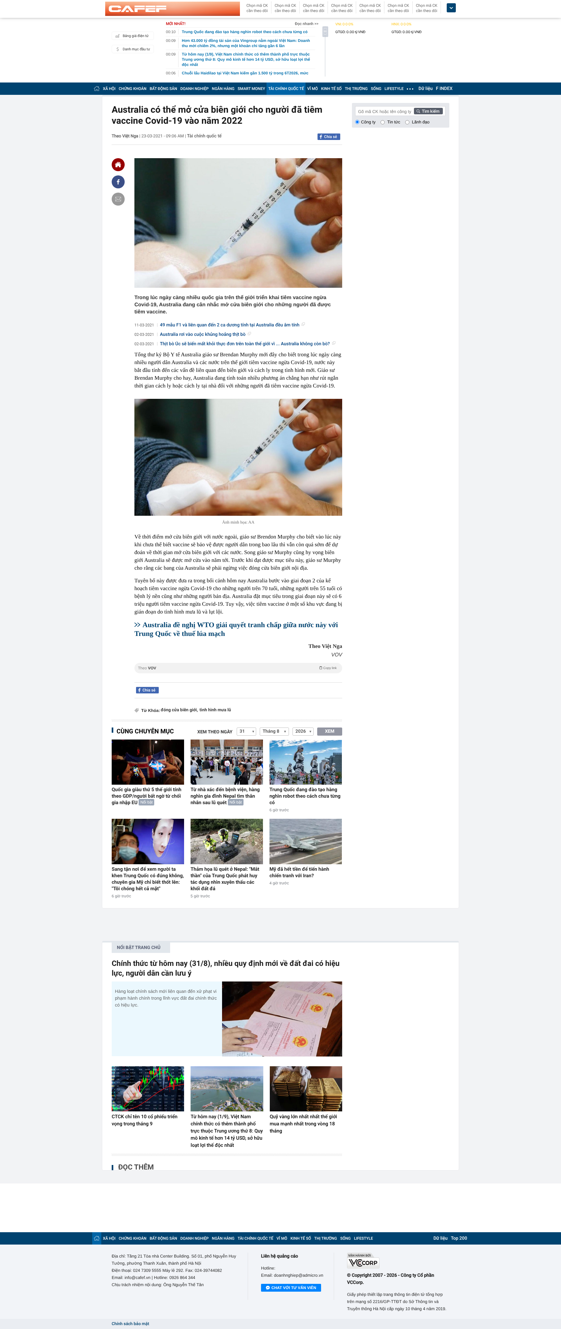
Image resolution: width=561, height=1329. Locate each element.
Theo (237, 668)
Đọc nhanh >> (306, 23)
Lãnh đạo (421, 122)
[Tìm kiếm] (428, 111)
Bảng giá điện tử (136, 36)
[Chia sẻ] (118, 181)
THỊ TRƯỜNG (356, 88)
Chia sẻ (330, 136)
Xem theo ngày (214, 732)
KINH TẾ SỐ (331, 88)
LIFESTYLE (394, 88)
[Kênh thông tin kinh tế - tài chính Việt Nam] (172, 9)
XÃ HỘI (109, 88)
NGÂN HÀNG (223, 88)
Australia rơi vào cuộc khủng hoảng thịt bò (203, 334)
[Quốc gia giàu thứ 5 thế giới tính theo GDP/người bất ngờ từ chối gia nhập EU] (148, 762)
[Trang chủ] (97, 88)
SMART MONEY (251, 88)
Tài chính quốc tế (204, 136)
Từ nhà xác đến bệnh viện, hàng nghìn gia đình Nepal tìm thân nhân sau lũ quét (225, 796)
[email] (118, 199)
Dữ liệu (425, 88)
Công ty (368, 122)
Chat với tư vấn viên (293, 1287)
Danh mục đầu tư (136, 49)
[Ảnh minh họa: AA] (238, 457)
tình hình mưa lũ (215, 710)
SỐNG (376, 88)
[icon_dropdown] (451, 8)
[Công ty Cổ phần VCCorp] (398, 1261)
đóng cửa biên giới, (179, 710)
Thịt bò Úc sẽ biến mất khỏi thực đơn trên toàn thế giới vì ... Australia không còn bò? (245, 344)
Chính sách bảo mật (130, 1324)
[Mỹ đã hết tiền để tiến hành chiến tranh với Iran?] (305, 841)
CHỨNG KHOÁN (132, 88)
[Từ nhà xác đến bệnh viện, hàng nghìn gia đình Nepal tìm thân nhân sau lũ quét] (227, 762)
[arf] (238, 675)
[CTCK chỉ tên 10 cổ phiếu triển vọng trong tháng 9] (148, 1089)
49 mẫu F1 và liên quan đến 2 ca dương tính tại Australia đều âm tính (230, 325)
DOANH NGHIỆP (195, 88)
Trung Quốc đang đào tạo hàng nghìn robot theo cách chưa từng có (305, 796)
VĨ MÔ (312, 88)
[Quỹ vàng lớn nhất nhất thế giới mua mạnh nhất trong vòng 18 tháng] (306, 1089)
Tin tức (393, 122)
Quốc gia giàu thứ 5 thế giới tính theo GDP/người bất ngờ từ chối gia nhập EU (146, 796)
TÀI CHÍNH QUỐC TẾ (286, 88)
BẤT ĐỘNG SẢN (163, 88)
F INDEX (444, 88)
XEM (329, 731)
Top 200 (459, 1238)
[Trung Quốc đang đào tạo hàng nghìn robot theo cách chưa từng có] (305, 762)
